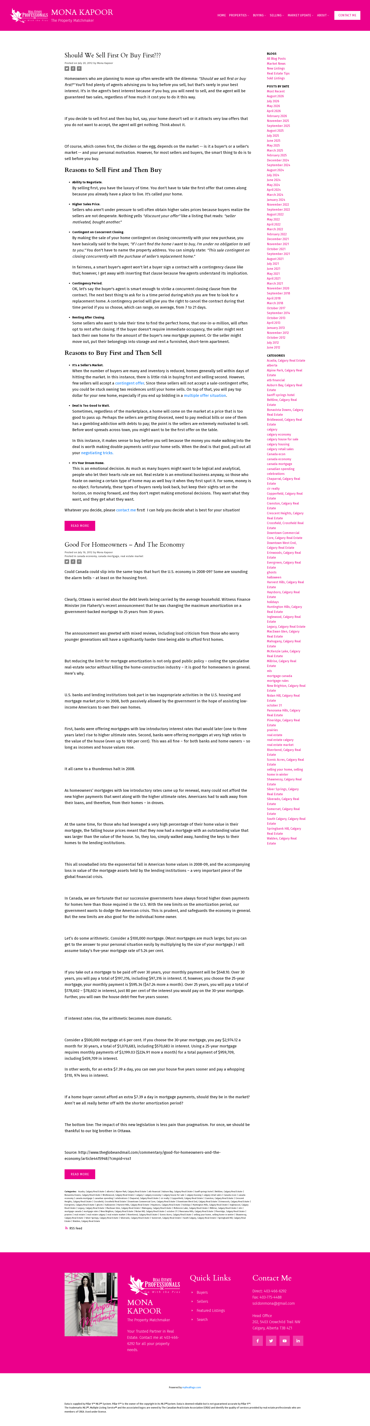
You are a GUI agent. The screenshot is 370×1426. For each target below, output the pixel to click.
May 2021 (273, 274)
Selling (276, 15)
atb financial (154, 1191)
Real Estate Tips (278, 73)
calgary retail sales (213, 1195)
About (322, 15)
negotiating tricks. (97, 453)
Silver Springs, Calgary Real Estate (102, 1218)
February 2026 (277, 116)
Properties (238, 15)
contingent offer (129, 383)
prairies (69, 1214)
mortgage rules (91, 1211)
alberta (110, 1191)
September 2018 (278, 293)
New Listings (276, 68)
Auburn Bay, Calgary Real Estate (177, 1191)
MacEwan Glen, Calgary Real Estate (123, 1208)
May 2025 (273, 145)
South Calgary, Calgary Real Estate (200, 1218)
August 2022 (275, 214)
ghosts (100, 1205)
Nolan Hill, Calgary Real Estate (150, 1211)
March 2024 (275, 195)
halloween (110, 1205)
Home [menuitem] (221, 15)
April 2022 (274, 224)
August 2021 (275, 259)
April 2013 (273, 323)
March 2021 (275, 283)
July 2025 (273, 135)
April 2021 (273, 278)
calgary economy (153, 1195)
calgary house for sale (174, 1195)
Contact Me (347, 15)
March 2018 (275, 303)
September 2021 (278, 254)
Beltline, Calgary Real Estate (229, 1191)
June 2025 (273, 140)
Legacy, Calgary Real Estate (91, 1208)
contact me (126, 510)
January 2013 (276, 328)
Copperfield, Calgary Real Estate (187, 1198)
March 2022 (275, 229)
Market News (276, 63)
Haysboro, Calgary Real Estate (166, 1205)
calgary (139, 1195)
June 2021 (273, 269)
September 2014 (278, 313)
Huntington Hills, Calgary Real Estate (210, 1205)
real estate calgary (96, 1214)
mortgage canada (73, 1211)
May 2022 (273, 219)
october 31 (172, 1211)
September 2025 (278, 126)
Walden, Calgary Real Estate (86, 1221)
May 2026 (273, 106)
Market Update (299, 15)
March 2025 (275, 150)
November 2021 (278, 244)
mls (241, 1208)
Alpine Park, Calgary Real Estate (131, 1191)
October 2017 (276, 308)
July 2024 (273, 175)
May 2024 (273, 185)
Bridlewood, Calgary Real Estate (119, 1195)
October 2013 (276, 318)
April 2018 (274, 298)
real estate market (131, 556)
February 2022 (277, 234)
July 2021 (273, 264)
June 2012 (273, 347)
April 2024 (274, 190)
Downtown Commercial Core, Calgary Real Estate (152, 1201)
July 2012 (273, 342)
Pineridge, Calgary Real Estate (230, 1211)
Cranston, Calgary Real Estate (219, 1198)
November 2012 (278, 333)
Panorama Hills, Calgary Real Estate (196, 1211)
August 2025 (275, 130)
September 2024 (278, 165)
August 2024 (275, 170)
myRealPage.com (191, 1387)
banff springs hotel (204, 1191)
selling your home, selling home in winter (214, 1214)
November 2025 (278, 121)
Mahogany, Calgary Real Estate (157, 1208)
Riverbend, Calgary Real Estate (143, 1214)
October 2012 (276, 337)
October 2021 (276, 249)
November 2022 (278, 204)
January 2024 (276, 200)
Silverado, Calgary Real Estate (135, 1218)
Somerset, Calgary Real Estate (167, 1218)
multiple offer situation (205, 395)
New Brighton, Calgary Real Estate (117, 1211)
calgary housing (194, 1195)
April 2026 (274, 111)
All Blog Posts (276, 58)
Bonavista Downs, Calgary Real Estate (83, 1195)
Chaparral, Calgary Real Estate (144, 1198)
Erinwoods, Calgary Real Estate (234, 1201)
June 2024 (274, 180)
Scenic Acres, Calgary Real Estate (176, 1214)
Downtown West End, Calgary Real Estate (197, 1201)
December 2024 (278, 160)
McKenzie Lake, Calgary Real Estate (191, 1208)
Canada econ (230, 1195)
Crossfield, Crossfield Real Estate (110, 1201)
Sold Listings (276, 78)
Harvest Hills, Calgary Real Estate (133, 1205)
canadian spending (104, 1198)
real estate (80, 1214)
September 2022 (278, 209)
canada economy (87, 556)
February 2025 (277, 155)
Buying (258, 15)
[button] (347, 15)
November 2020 (278, 288)
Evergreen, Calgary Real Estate (80, 1205)
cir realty (165, 1198)
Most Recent (276, 91)
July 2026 (273, 101)
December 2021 (278, 239)
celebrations (121, 1198)
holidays (186, 1205)
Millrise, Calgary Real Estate (223, 1208)
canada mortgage (108, 556)
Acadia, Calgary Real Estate (91, 1191)
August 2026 (275, 96)
